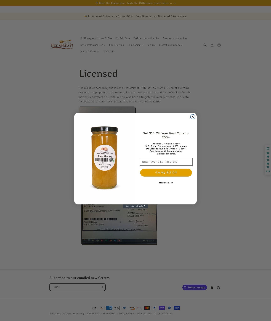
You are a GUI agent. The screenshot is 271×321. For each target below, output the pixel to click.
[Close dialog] (192, 116)
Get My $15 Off (166, 172)
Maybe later (166, 183)
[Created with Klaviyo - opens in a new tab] (135, 206)
